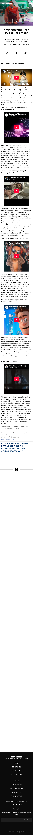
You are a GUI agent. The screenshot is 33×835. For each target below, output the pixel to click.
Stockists (16, 771)
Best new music (16, 788)
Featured (16, 792)
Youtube (22, 804)
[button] (16, 21)
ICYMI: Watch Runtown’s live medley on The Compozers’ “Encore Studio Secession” (15, 447)
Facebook (11, 804)
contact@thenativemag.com (16, 801)
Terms (20, 832)
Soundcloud (19, 804)
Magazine (16, 767)
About (16, 763)
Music (16, 781)
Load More (16, 745)
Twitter (16, 804)
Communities (16, 785)
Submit (26, 819)
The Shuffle (16, 796)
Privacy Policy (14, 832)
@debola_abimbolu (8, 439)
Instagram (14, 804)
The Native (16, 44)
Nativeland (16, 775)
